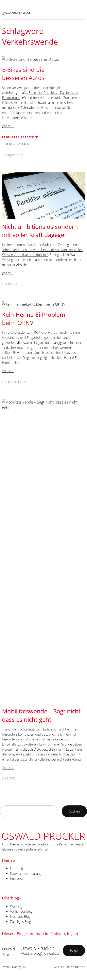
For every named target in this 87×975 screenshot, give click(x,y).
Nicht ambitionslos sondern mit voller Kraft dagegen (40, 231)
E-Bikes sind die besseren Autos (23, 74)
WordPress (78, 967)
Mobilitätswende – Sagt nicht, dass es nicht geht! (42, 715)
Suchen (74, 811)
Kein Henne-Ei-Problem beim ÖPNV (33, 319)
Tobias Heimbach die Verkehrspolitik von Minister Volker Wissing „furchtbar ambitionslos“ (42, 252)
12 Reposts (9, 144)
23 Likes (23, 144)
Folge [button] (74, 950)
